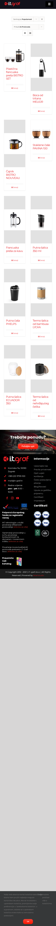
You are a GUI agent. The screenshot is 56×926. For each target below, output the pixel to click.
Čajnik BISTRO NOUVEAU (13, 175)
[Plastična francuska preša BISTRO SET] (14, 54)
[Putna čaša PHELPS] (14, 292)
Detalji (15, 88)
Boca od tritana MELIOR (38, 98)
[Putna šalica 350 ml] (41, 219)
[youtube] (17, 498)
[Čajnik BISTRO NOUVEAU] (14, 143)
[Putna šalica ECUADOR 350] (14, 369)
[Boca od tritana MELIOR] (41, 67)
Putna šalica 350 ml (40, 249)
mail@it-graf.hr (15, 480)
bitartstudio (38, 575)
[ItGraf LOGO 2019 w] (16, 457)
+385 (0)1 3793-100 (16, 476)
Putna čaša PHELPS (13, 322)
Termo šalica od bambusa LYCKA (40, 324)
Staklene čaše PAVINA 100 (41, 146)
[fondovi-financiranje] (15, 504)
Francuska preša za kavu (14, 249)
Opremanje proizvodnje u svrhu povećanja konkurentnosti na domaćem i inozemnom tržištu (13, 537)
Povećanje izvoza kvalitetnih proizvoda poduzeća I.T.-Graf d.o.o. (15, 549)
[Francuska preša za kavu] (14, 219)
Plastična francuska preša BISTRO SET (14, 73)
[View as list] (30, 33)
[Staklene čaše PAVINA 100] (41, 130)
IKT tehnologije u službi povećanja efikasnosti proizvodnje (15, 524)
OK (28, 921)
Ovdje (39, 894)
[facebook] (7, 498)
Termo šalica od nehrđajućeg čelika (41, 401)
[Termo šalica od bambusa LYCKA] (41, 292)
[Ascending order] (42, 19)
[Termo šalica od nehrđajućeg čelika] (41, 369)
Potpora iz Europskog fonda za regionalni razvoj (13, 515)
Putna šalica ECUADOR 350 (13, 400)
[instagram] (12, 498)
